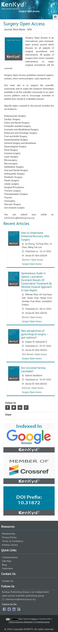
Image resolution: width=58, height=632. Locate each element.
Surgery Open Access (32, 264)
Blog (4, 564)
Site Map (6, 561)
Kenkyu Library (10, 544)
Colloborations (10, 557)
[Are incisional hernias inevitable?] (13, 380)
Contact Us (7, 581)
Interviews (7, 568)
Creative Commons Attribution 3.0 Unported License (29, 622)
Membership (8, 533)
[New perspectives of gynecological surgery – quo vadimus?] (13, 343)
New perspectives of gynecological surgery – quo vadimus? (34, 334)
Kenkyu (34, 619)
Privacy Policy (9, 537)
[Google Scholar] (29, 437)
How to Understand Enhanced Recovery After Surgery (35, 236)
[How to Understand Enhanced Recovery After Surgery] (13, 245)
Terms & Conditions (12, 541)
